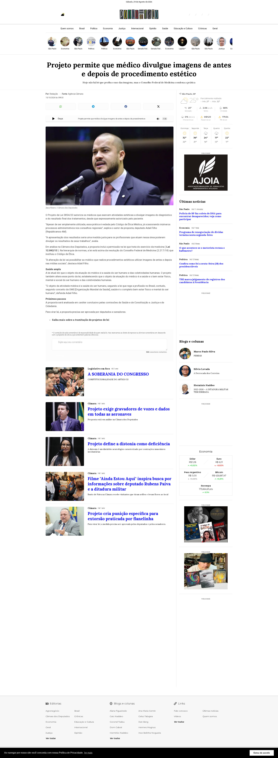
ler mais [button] (88, 752)
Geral (215, 28)
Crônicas (202, 28)
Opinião (152, 28)
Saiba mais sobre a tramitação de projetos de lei (80, 319)
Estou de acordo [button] (262, 753)
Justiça (121, 28)
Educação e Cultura (183, 28)
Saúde (165, 28)
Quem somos (67, 28)
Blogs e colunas (191, 341)
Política (93, 28)
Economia (108, 28)
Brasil (82, 28)
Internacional (137, 28)
